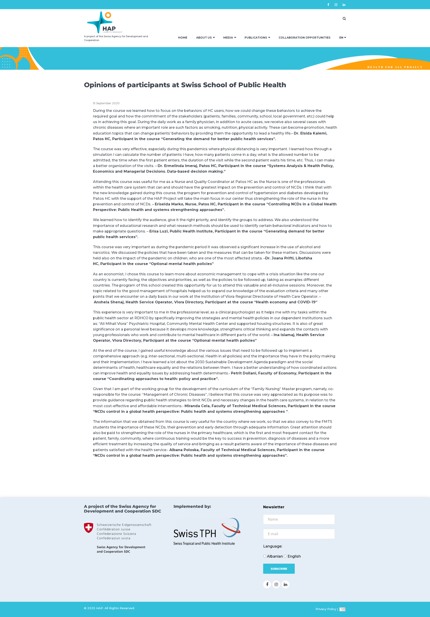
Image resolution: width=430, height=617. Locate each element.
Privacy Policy (326, 609)
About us (204, 37)
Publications (256, 37)
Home (182, 37)
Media (228, 37)
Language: (272, 546)
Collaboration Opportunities (304, 37)
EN (341, 37)
